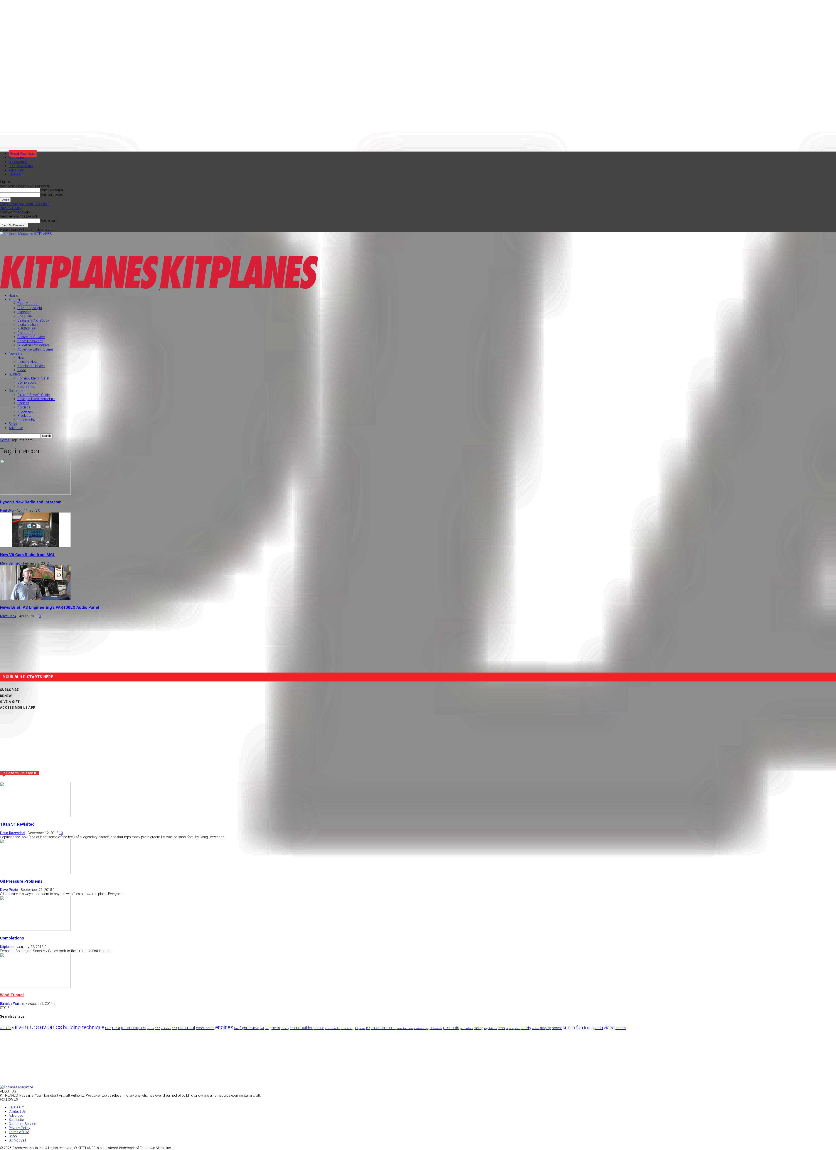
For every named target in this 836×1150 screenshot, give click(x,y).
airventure (25, 1027)
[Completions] (35, 929)
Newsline (15, 353)
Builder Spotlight (29, 308)
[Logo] (80, 288)
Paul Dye (7, 510)
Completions (27, 382)
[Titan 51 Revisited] (35, 816)
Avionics (23, 407)
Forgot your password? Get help (24, 204)
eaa (157, 1028)
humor (319, 1027)
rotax (517, 1028)
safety (526, 1027)
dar (108, 1027)
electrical (186, 1027)
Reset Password (30, 341)
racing (478, 1028)
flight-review (249, 1028)
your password (51, 195)
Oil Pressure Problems (21, 881)
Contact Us (25, 333)
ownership (421, 1028)
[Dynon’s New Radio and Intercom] (35, 493)
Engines (23, 403)
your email (48, 220)
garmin (275, 1028)
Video (21, 370)
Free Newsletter (21, 166)
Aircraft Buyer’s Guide (33, 395)
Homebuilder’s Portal (33, 378)
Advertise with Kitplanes (35, 349)
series (535, 1028)
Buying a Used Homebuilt (36, 399)
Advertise (16, 170)
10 (61, 833)
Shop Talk (24, 316)
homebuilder (301, 1027)
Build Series (26, 386)
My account (18, 162)
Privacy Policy (11, 208)
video (609, 1027)
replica (510, 1028)
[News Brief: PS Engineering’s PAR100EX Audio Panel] (35, 599)
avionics (51, 1027)
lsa (368, 1028)
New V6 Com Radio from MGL (27, 554)
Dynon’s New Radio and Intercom (30, 502)
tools (589, 1027)
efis (174, 1028)
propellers (466, 1028)
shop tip (545, 1028)
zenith (620, 1028)
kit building (347, 1028)
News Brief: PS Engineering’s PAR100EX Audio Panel (49, 607)
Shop (13, 424)
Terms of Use (19, 1132)
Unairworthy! (26, 420)
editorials (166, 1028)
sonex (557, 1028)
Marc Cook (8, 616)
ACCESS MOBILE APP (17, 708)
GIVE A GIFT (10, 702)
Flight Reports (28, 304)
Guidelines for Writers (33, 345)
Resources (17, 391)
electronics (205, 1028)
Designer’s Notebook (33, 320)
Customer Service (31, 337)
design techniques (129, 1027)
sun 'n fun (573, 1027)
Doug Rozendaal (12, 833)
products (451, 1027)
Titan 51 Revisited (17, 824)
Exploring (24, 312)
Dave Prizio (9, 890)
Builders (15, 374)
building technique (83, 1027)
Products (24, 415)
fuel (262, 1028)
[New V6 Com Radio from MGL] (35, 546)
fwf (267, 1028)
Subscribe (16, 158)
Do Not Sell (17, 1140)
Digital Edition (27, 324)
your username (51, 190)
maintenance (383, 1027)
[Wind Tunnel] (35, 987)
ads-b (5, 1027)
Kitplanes (7, 947)
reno (501, 1028)
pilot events (435, 1028)
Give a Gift (16, 174)
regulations (490, 1028)
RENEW (6, 696)
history (285, 1028)
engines (224, 1027)
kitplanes (360, 1028)
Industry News (28, 362)
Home (13, 295)
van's (599, 1027)
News (21, 358)
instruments (332, 1028)
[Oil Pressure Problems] (35, 873)
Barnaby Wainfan (12, 1004)
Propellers (25, 411)
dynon (150, 1028)
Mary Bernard (10, 563)
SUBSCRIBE (26, 329)
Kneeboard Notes (31, 366)
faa (236, 1028)
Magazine (16, 300)
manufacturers (404, 1028)
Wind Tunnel (12, 995)
